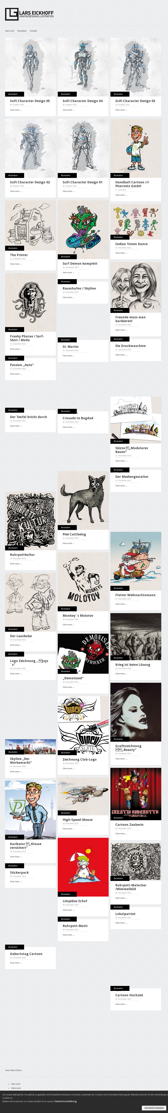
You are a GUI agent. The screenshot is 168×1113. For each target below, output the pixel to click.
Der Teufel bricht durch (28, 417)
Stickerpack (19, 872)
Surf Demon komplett (80, 263)
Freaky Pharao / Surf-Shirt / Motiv (27, 338)
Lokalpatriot (125, 914)
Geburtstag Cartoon (26, 954)
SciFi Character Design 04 (83, 101)
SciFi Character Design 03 (135, 101)
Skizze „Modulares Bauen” (131, 450)
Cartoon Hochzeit (129, 995)
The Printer (19, 255)
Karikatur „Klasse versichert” (25, 846)
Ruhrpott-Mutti (75, 926)
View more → (16, 110)
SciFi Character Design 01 (83, 182)
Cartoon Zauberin (129, 825)
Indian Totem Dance (131, 244)
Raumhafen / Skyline (79, 288)
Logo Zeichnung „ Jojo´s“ (29, 663)
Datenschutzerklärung (65, 1101)
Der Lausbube (21, 636)
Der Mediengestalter (131, 477)
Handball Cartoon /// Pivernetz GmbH (132, 184)
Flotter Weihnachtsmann (135, 595)
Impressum (16, 1088)
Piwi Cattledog (74, 534)
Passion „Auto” (22, 365)
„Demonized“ (73, 678)
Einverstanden (154, 1108)
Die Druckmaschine (130, 346)
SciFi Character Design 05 (30, 101)
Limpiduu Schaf (75, 901)
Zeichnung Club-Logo (80, 759)
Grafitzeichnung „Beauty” (128, 748)
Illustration (22, 31)
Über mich (9, 31)
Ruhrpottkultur (22, 555)
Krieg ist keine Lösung (132, 665)
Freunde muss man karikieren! (130, 319)
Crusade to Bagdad (78, 418)
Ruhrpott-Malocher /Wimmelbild (131, 887)
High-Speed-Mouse (78, 820)
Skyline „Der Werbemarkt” (21, 761)
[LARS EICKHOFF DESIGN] (47, 22)
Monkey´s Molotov (78, 616)
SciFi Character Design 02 (30, 182)
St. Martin (71, 347)
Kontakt (33, 31)
